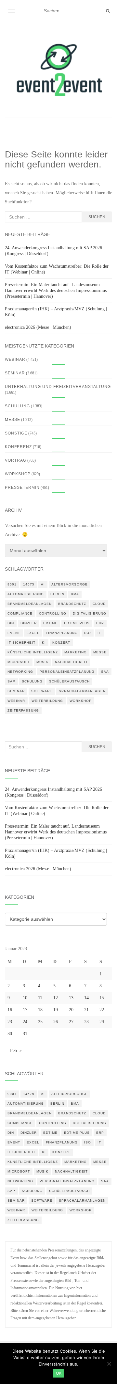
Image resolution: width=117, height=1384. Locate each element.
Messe (12, 419)
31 (25, 1033)
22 (101, 1009)
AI (43, 584)
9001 (12, 584)
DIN (10, 623)
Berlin (57, 594)
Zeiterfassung (23, 710)
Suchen (96, 217)
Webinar (15, 359)
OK (58, 1373)
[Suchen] (107, 11)
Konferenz (18, 447)
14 (86, 997)
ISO (87, 633)
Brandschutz (72, 604)
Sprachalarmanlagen (82, 691)
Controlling (52, 613)
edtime (50, 623)
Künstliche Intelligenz (32, 652)
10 (25, 997)
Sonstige (16, 433)
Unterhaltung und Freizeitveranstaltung (58, 386)
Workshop (18, 474)
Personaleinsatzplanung (67, 671)
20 (71, 1009)
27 (71, 1021)
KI (44, 642)
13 (71, 997)
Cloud (99, 604)
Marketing (75, 652)
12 (55, 997)
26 (55, 1021)
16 (9, 1009)
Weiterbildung (47, 701)
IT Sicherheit (21, 642)
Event (13, 633)
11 (40, 997)
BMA (75, 594)
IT (99, 633)
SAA (105, 671)
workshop (81, 701)
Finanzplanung (62, 633)
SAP (11, 681)
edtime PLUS (77, 623)
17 (25, 1009)
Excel (33, 633)
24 (25, 1021)
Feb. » (16, 1050)
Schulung (17, 406)
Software (41, 691)
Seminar (15, 373)
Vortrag (15, 460)
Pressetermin (22, 487)
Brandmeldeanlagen (29, 604)
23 (9, 1021)
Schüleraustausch (69, 681)
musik (42, 662)
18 (40, 1009)
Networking (20, 671)
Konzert (61, 642)
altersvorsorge (69, 584)
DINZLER (28, 623)
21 (86, 1009)
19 (55, 1009)
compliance (19, 613)
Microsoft (18, 662)
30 (9, 1033)
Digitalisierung (89, 613)
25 (40, 1021)
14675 (28, 584)
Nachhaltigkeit (71, 662)
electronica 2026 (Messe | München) (38, 327)
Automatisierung (25, 594)
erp (100, 623)
